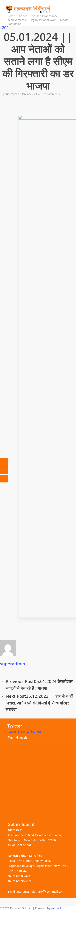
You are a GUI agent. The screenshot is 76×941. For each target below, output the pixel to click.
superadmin (12, 94)
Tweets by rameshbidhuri (24, 731)
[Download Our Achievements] (7, 478)
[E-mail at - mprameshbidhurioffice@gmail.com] (7, 470)
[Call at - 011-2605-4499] (7, 462)
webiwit (56, 908)
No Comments (51, 94)
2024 (6, 27)
